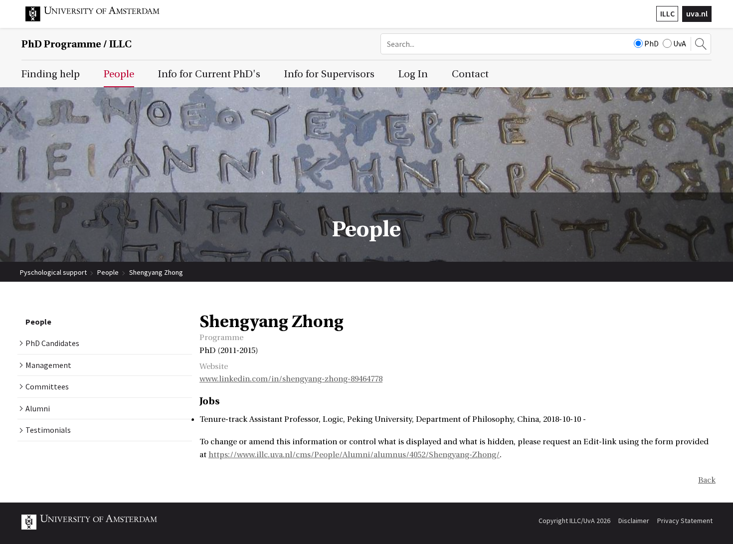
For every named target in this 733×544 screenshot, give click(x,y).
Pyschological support (53, 272)
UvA (679, 43)
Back (707, 480)
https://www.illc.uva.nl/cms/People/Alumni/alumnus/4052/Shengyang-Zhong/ (354, 454)
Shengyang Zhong (156, 272)
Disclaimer (633, 520)
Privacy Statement (685, 520)
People (108, 272)
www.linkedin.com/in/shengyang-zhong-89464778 (290, 378)
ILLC (667, 13)
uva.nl (697, 13)
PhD (651, 43)
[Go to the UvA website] (100, 18)
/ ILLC (76, 44)
